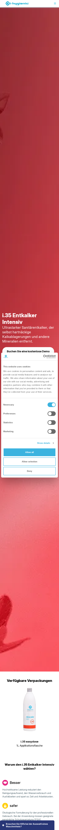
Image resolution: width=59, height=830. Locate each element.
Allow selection (29, 461)
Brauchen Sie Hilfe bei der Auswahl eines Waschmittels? (27, 825)
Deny (29, 471)
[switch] (52, 413)
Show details (43, 443)
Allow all (29, 452)
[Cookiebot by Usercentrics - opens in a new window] (43, 356)
